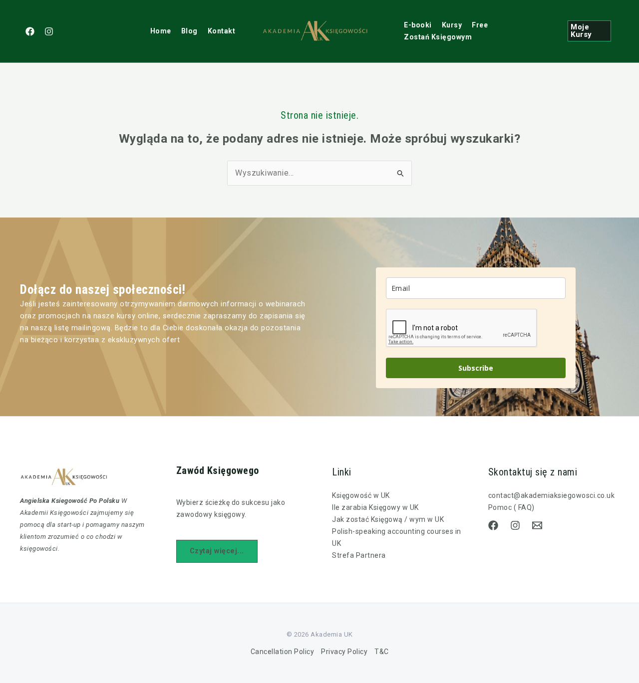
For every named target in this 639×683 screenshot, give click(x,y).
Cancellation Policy (283, 652)
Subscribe (475, 368)
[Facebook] (29, 31)
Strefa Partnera (359, 555)
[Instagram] (48, 31)
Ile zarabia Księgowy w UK (375, 507)
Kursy (452, 25)
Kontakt (222, 31)
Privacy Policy (344, 652)
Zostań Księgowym (438, 37)
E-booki (418, 25)
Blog (189, 31)
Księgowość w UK (361, 495)
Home (160, 31)
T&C (381, 652)
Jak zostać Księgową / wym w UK (388, 519)
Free (480, 25)
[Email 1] (537, 525)
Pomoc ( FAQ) (511, 507)
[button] (589, 30)
